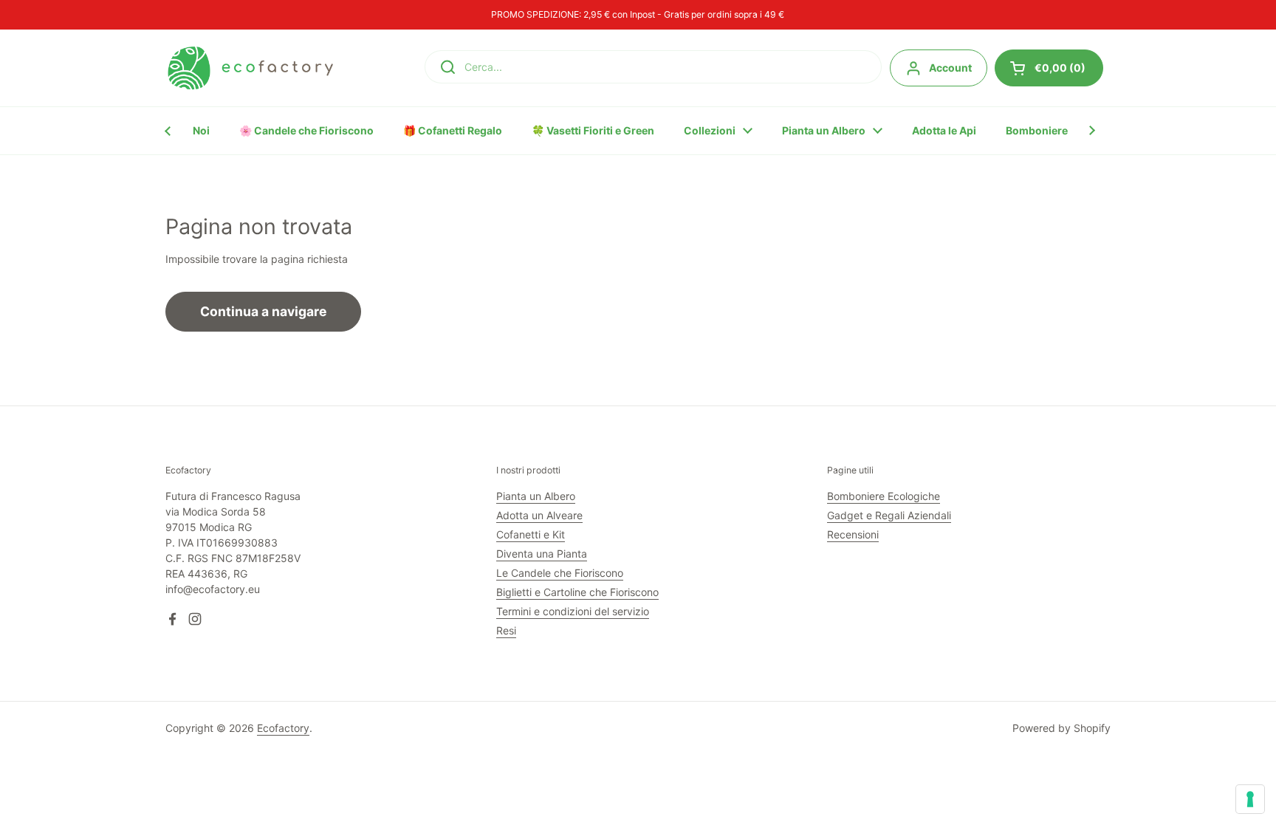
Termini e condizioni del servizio (572, 611)
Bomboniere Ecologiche (883, 496)
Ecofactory (283, 728)
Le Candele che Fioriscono (559, 572)
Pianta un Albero (535, 496)
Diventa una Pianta (541, 553)
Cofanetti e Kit (530, 534)
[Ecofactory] (250, 68)
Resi (506, 630)
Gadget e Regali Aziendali (889, 515)
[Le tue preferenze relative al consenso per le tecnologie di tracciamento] (1250, 799)
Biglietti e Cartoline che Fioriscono (577, 592)
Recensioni (853, 534)
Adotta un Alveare (539, 515)
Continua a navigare (263, 311)
